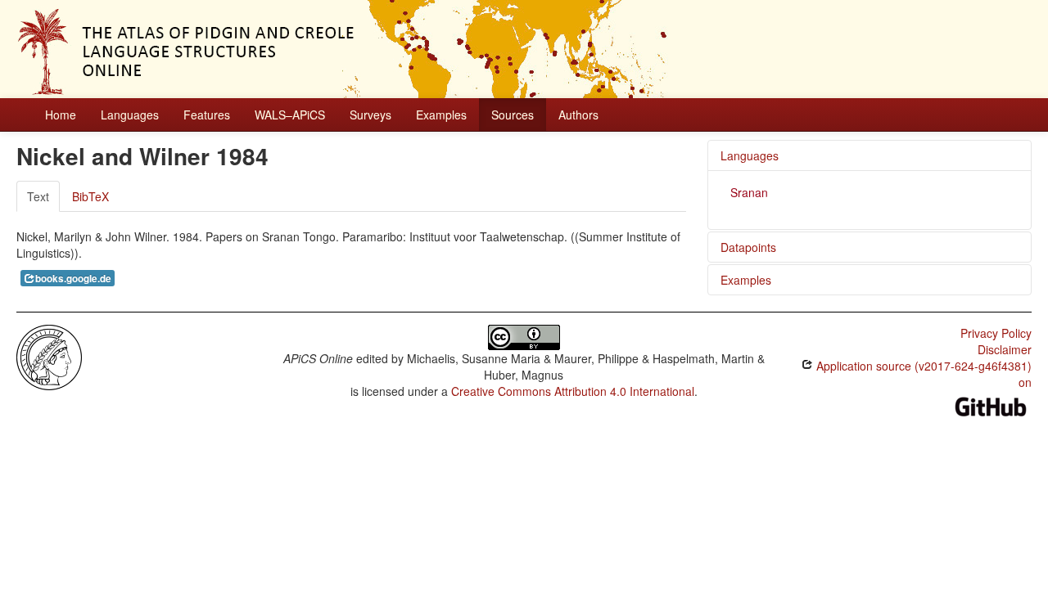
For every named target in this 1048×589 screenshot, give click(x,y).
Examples (441, 114)
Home (60, 114)
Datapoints (748, 247)
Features (206, 114)
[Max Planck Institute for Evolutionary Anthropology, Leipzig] (49, 356)
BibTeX (90, 196)
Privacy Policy (996, 333)
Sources (512, 114)
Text (38, 196)
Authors (578, 114)
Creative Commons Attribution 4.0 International (572, 391)
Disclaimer (1005, 349)
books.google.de (73, 279)
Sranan (749, 192)
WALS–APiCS (290, 114)
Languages (130, 114)
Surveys (370, 114)
